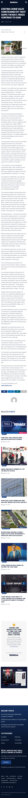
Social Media (18, 743)
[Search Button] (26, 2)
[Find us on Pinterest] (9, 787)
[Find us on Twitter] (4, 787)
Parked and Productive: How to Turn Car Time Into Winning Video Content (14, 631)
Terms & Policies (13, 780)
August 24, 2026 (6, 442)
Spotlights (4, 737)
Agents (4, 434)
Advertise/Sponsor (11, 778)
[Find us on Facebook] (1, 787)
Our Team (20, 776)
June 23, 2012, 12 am (6, 30)
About (2, 776)
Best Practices (5, 740)
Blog (7, 776)
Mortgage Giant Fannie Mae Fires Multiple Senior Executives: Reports (14, 502)
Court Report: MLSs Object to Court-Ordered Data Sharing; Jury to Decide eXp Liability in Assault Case (13, 599)
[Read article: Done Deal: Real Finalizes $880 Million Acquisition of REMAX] (14, 424)
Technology (18, 740)
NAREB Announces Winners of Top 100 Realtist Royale (12, 470)
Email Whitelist (4, 780)
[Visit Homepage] (13, 2)
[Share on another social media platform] (24, 391)
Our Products (13, 776)
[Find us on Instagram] (6, 787)
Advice (3, 743)
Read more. (15, 647)
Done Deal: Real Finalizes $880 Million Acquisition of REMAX (11, 439)
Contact (3, 778)
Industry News (6, 528)
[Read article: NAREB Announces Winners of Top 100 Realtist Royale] (14, 456)
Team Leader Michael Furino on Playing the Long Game (12, 566)
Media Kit (19, 778)
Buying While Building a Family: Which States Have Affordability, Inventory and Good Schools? (13, 534)
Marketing (8, 22)
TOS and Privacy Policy (20, 767)
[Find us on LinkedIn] (12, 787)
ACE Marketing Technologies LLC (8, 783)
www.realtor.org (6, 385)
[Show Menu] (2, 2)
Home (2, 22)
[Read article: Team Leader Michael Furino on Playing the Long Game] (14, 552)
